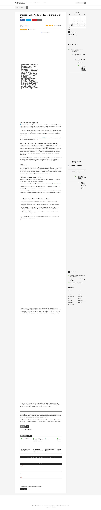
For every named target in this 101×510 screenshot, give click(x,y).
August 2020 (80, 296)
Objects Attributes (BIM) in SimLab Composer (76, 283)
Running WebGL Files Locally (73, 44)
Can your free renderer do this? (77, 165)
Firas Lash (77, 55)
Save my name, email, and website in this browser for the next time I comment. (31, 486)
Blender (21, 125)
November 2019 (70, 302)
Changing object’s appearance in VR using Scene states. (82, 177)
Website (21, 482)
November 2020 (70, 294)
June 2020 (79, 298)
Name (21, 473)
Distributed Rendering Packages (49, 450)
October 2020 (80, 294)
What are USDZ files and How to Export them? (83, 184)
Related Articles (23, 435)
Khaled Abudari (81, 62)
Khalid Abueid (25, 26)
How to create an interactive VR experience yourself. (77, 50)
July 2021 (69, 289)
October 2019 (80, 302)
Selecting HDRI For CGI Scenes (80, 54)
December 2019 (80, 300)
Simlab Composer (56, 184)
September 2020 (71, 296)
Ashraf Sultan (73, 46)
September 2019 (71, 304)
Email (21, 477)
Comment (21, 465)
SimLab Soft (54, 507)
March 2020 (70, 300)
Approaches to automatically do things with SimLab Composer (38, 450)
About (45, 2)
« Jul (69, 29)
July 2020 (69, 298)
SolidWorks (44, 138)
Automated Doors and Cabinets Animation (25, 450)
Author (29, 435)
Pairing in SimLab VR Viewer (81, 60)
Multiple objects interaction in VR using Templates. (77, 279)
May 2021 (79, 289)
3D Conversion (23, 429)
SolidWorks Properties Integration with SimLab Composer (77, 276)
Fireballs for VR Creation (76, 161)
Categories (22, 426)
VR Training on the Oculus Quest (80, 171)
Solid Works (29, 429)
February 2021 (70, 292)
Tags (27, 426)
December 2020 (80, 292)
